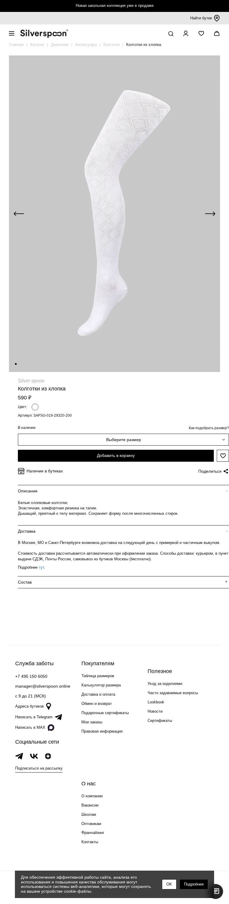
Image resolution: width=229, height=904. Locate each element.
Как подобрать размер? (209, 428)
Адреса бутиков (29, 706)
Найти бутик (201, 18)
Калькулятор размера (101, 685)
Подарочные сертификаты (105, 713)
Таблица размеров (97, 676)
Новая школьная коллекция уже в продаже (115, 5)
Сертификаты (160, 720)
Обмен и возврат (96, 703)
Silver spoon (31, 380)
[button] (16, 364)
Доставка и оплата (98, 694)
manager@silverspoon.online (42, 686)
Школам (88, 814)
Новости (155, 711)
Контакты (89, 842)
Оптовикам (91, 823)
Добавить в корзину (116, 455)
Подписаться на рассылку (39, 768)
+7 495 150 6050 (31, 676)
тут (41, 567)
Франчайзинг (92, 832)
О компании (92, 796)
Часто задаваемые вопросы (173, 693)
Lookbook (156, 702)
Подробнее (194, 884)
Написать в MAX (30, 727)
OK (169, 884)
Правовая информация (102, 731)
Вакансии (89, 805)
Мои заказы (91, 722)
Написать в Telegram (33, 717)
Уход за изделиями (165, 683)
